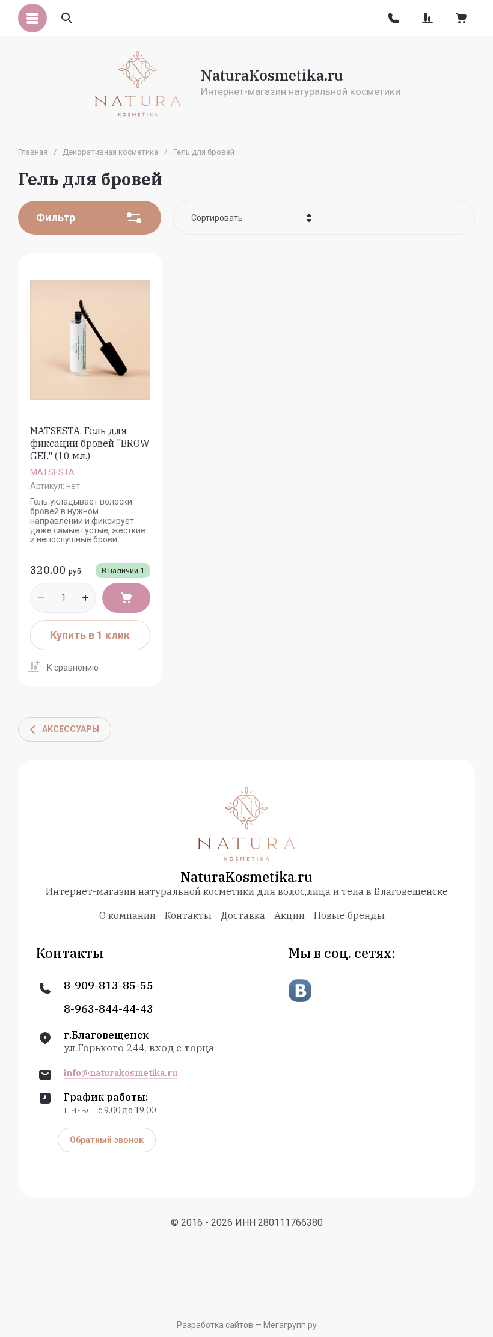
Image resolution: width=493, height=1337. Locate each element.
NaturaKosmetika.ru (272, 75)
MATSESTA (52, 472)
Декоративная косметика (110, 151)
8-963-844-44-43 (108, 1009)
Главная (32, 151)
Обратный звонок (107, 1140)
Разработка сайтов (215, 1325)
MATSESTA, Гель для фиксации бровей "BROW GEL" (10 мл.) (89, 443)
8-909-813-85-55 (108, 985)
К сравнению (73, 667)
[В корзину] (126, 598)
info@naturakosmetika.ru (120, 1073)
